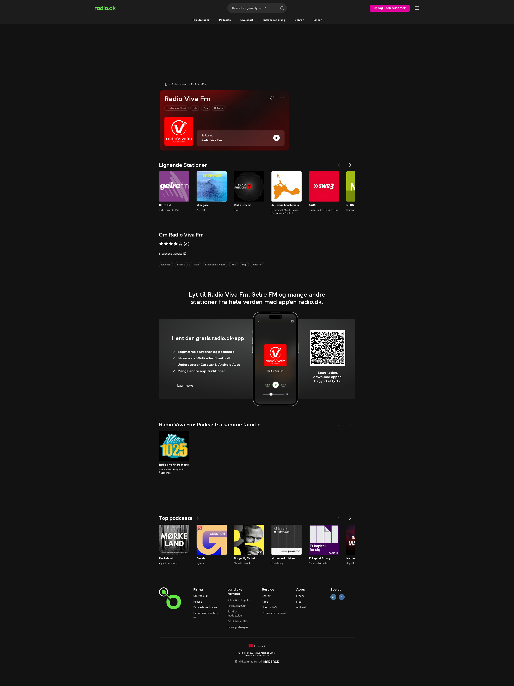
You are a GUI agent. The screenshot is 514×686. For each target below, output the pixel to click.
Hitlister (218, 108)
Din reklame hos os (205, 607)
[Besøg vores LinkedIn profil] (333, 597)
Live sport (246, 20)
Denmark (259, 646)
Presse (197, 601)
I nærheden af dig (274, 20)
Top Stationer (200, 20)
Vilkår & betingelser (239, 600)
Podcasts (225, 20)
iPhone (300, 596)
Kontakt (266, 596)
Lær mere (185, 385)
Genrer (299, 20)
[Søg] (281, 8)
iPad (299, 601)
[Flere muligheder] (282, 97)
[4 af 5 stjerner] (175, 243)
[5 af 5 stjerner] (180, 243)
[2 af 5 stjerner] (166, 243)
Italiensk (166, 265)
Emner (317, 20)
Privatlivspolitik (236, 605)
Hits (195, 108)
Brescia (181, 265)
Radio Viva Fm (211, 140)
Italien (195, 265)
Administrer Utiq (237, 621)
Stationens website (170, 253)
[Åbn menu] (416, 8)
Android (301, 607)
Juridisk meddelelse (234, 613)
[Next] (350, 163)
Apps (265, 601)
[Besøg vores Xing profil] (341, 597)
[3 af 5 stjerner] (170, 243)
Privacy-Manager (237, 627)
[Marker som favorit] (272, 97)
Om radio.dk (200, 596)
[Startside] (165, 84)
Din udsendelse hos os (205, 615)
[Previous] (338, 163)
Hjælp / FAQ (269, 607)
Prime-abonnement (274, 613)
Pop (205, 108)
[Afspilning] (276, 138)
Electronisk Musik (176, 108)
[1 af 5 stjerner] (161, 243)
